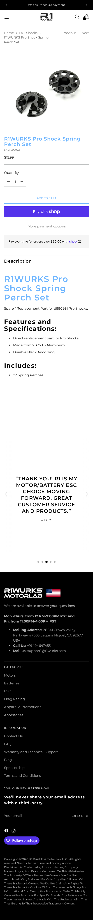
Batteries (11, 683)
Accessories (13, 715)
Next (85, 33)
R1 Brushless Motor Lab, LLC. (48, 859)
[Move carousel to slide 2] (42, 562)
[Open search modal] (76, 16)
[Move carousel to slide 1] (38, 562)
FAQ (8, 744)
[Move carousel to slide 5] (55, 562)
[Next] (86, 5)
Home (9, 33)
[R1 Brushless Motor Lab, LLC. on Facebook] (6, 831)
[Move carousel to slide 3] (46, 562)
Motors (10, 675)
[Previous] (7, 5)
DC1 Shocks (28, 33)
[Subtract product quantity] (22, 181)
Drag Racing (14, 699)
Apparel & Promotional (23, 707)
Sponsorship (14, 768)
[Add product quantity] (8, 181)
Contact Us (13, 736)
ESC (7, 691)
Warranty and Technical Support (31, 752)
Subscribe (80, 816)
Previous (69, 33)
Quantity (11, 172)
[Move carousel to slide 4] (50, 562)
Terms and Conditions (22, 775)
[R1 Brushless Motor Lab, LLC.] (46, 17)
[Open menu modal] (6, 16)
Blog (8, 760)
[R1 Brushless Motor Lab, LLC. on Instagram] (14, 831)
